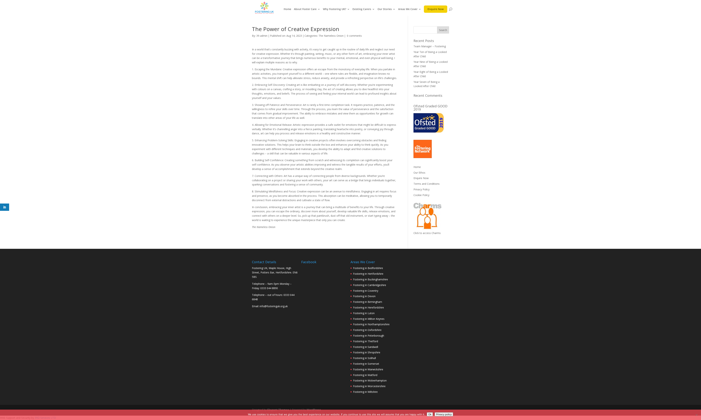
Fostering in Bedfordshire (368, 268)
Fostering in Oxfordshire (367, 330)
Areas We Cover (407, 9)
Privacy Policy (421, 189)
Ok (429, 414)
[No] (696, 415)
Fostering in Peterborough (368, 335)
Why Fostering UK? (334, 9)
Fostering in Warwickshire (368, 369)
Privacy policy (444, 414)
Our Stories (385, 9)
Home (287, 9)
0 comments (354, 35)
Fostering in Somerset (366, 363)
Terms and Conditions (426, 183)
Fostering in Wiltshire (365, 392)
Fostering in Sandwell (365, 347)
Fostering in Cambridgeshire (369, 285)
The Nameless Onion (331, 35)
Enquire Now (436, 10)
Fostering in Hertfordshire (368, 273)
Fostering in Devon (364, 296)
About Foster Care (305, 9)
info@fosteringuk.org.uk (274, 306)
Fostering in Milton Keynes (368, 319)
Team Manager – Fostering (429, 46)
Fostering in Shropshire (366, 352)
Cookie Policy (421, 195)
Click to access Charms (427, 233)
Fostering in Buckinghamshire (370, 279)
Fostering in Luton (364, 313)
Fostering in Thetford (365, 341)
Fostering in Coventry (365, 290)
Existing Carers (362, 9)
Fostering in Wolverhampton (370, 380)
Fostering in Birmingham (367, 302)
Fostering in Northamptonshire (371, 324)
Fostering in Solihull (364, 358)
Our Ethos (419, 172)
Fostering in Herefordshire (368, 307)
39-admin (261, 35)
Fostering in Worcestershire (369, 386)
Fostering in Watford (365, 375)
